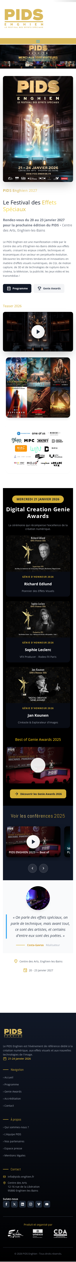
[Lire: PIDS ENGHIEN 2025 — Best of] (33, 841)
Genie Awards (49, 288)
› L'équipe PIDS (12, 1134)
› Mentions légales (14, 1155)
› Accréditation (12, 1098)
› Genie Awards (12, 1091)
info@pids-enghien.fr (21, 1176)
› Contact (8, 1105)
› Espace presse (12, 1148)
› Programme (11, 1084)
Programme (17, 288)
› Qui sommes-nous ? (16, 1127)
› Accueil (8, 1077)
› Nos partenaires (13, 1141)
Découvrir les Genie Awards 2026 (38, 793)
